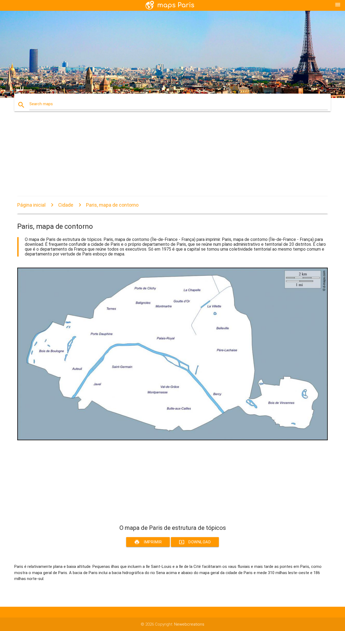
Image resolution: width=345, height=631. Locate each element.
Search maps (41, 103)
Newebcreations (189, 624)
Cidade (65, 205)
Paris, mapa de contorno (112, 205)
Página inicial (31, 205)
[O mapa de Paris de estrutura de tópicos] (172, 438)
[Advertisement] (172, 158)
